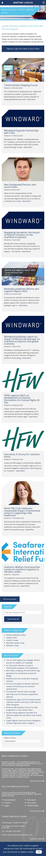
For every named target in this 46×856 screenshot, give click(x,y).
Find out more (36, 781)
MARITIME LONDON (23, 2)
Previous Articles (10, 599)
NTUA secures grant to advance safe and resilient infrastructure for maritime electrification (22, 686)
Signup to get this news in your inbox (23, 48)
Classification (9, 800)
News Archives (10, 738)
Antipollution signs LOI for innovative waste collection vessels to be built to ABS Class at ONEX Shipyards (23, 702)
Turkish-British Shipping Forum (21, 85)
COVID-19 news (12, 640)
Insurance (31, 802)
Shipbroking (32, 805)
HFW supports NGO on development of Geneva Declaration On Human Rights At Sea (22, 399)
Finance (7, 802)
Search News (12, 619)
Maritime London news (15, 643)
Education (31, 800)
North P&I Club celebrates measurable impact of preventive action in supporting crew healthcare (22, 512)
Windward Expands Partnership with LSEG (21, 131)
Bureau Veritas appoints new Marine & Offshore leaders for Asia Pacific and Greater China (24, 715)
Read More (31, 99)
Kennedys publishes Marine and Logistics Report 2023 (21, 290)
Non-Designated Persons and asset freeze (20, 186)
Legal (6, 805)
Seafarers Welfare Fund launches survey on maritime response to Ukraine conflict (22, 569)
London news (11, 638)
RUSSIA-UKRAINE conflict (16, 635)
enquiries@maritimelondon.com (20, 835)
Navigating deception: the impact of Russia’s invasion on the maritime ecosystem (22, 235)
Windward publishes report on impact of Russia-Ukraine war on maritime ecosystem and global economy (22, 340)
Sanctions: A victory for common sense (22, 455)
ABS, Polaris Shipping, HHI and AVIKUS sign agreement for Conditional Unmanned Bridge (23, 673)
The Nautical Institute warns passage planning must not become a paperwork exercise (22, 694)
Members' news (12, 645)
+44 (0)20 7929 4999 (13, 831)
